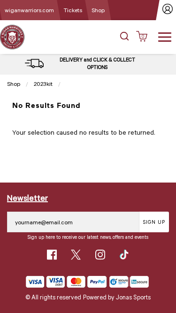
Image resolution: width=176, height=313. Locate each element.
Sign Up (154, 222)
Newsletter (27, 197)
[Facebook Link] (52, 255)
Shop (98, 10)
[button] (124, 37)
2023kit (43, 83)
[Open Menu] (165, 36)
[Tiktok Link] (124, 255)
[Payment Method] (66, 282)
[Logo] (12, 36)
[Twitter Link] (76, 255)
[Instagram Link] (100, 255)
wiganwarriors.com (29, 10)
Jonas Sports (133, 297)
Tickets (72, 10)
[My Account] (167, 10)
